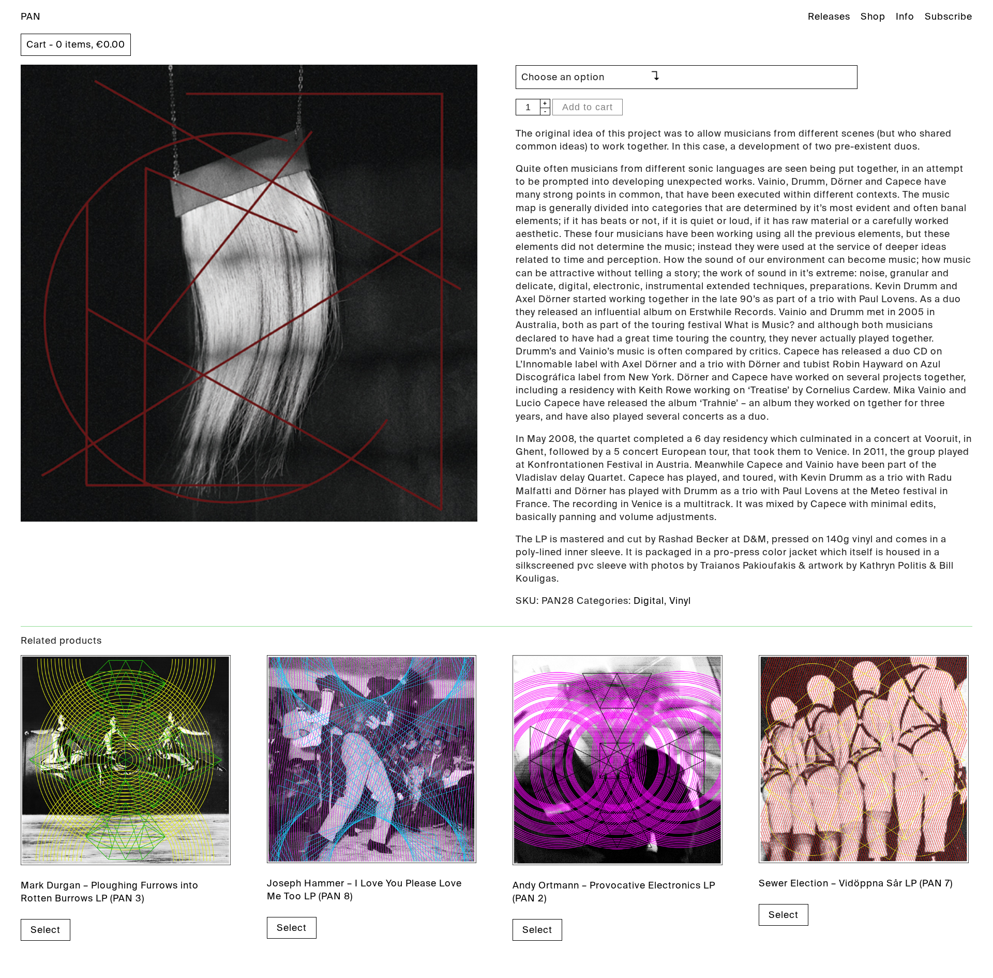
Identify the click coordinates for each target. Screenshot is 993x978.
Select (46, 930)
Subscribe (948, 16)
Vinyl (680, 601)
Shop (873, 16)
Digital (649, 601)
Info (905, 16)
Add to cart (587, 107)
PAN (31, 16)
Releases (829, 16)
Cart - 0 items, (75, 44)
